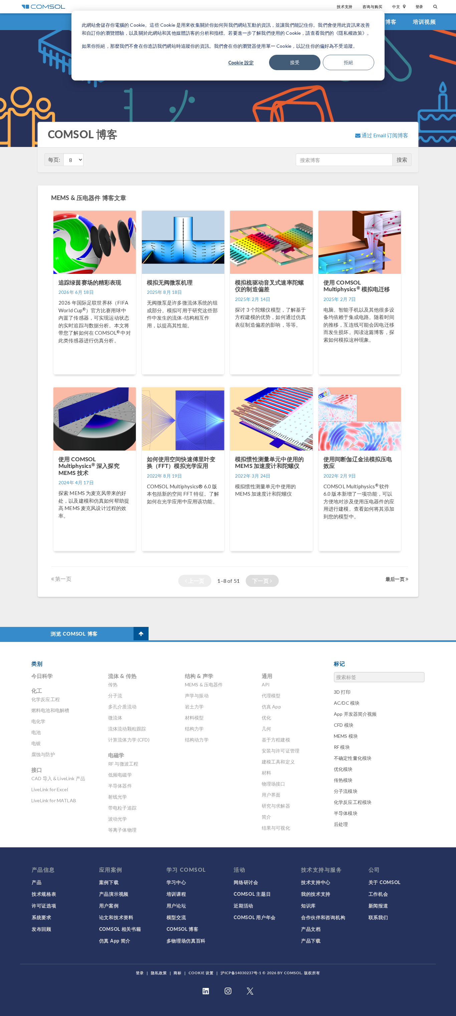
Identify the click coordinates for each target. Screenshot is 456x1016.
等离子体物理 (122, 830)
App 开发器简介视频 (355, 714)
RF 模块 (342, 747)
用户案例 (109, 905)
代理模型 (271, 695)
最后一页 (396, 578)
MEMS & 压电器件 (204, 684)
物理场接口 (273, 784)
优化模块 (343, 769)
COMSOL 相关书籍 (120, 928)
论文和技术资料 (116, 917)
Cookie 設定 (241, 62)
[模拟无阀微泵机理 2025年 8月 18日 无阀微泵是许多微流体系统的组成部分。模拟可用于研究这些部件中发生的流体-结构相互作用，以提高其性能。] (184, 377)
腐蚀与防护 (43, 754)
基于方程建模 (276, 739)
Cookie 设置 (201, 972)
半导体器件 (120, 786)
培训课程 (176, 893)
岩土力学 (194, 706)
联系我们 (378, 917)
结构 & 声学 (199, 676)
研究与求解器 (276, 806)
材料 (266, 773)
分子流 (115, 695)
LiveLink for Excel (49, 789)
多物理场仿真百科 (186, 940)
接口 (36, 770)
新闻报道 (378, 905)
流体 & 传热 (122, 676)
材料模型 (194, 717)
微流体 (115, 717)
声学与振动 (197, 695)
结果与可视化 (276, 828)
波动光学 (117, 819)
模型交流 (176, 917)
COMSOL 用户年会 (255, 917)
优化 (266, 717)
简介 (266, 817)
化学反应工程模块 (353, 802)
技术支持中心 (315, 882)
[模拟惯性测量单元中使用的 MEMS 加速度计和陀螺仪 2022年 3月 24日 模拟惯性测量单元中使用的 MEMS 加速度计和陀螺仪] (272, 554)
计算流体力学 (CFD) (129, 739)
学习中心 (176, 882)
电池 (36, 732)
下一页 (261, 580)
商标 (178, 972)
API (266, 684)
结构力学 (194, 728)
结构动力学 (197, 739)
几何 (266, 728)
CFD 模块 (344, 725)
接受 (294, 62)
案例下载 (109, 882)
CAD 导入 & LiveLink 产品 (58, 778)
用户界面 (271, 795)
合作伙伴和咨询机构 (323, 917)
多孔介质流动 (122, 706)
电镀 (36, 743)
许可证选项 (44, 905)
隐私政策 (159, 972)
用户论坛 (176, 905)
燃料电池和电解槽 (50, 710)
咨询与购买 (372, 6)
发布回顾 (41, 928)
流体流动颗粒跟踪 (127, 728)
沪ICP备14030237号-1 (241, 972)
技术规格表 (44, 893)
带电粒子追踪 (122, 808)
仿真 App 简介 (115, 940)
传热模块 (343, 780)
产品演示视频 (114, 893)
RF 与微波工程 (123, 764)
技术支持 (345, 6)
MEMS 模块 (346, 736)
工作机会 (378, 893)
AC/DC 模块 (347, 703)
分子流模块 (346, 791)
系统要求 (41, 917)
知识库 (308, 905)
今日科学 (42, 676)
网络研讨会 (246, 882)
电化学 (38, 721)
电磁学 (116, 755)
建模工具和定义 (278, 762)
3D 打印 (342, 692)
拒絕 (348, 62)
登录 (420, 6)
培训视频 (424, 21)
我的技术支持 (315, 893)
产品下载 (311, 940)
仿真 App (271, 706)
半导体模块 (346, 813)
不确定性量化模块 (353, 758)
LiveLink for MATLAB (53, 800)
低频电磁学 (120, 775)
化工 (36, 690)
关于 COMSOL (385, 882)
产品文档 (311, 928)
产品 (36, 882)
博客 (391, 21)
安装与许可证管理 (280, 750)
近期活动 (243, 905)
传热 (113, 684)
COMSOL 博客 (183, 928)
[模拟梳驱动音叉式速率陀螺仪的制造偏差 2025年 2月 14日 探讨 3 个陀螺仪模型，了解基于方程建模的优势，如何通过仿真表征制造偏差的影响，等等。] (272, 377)
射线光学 (117, 797)
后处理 (341, 824)
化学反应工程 (45, 699)
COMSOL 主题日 (252, 893)
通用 (267, 676)
